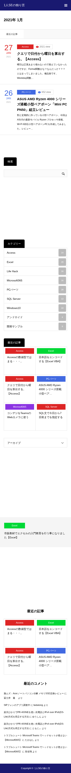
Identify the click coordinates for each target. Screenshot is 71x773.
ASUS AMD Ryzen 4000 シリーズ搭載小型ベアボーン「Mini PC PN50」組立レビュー (42, 104)
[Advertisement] (35, 208)
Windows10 (35, 308)
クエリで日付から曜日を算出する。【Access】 (41, 56)
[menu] (65, 5)
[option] (35, 532)
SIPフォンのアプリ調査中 (17, 705)
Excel (35, 262)
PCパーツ (26, 92)
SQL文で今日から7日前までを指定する (51, 415)
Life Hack (35, 271)
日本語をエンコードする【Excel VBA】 (51, 359)
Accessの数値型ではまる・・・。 (19, 359)
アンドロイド (35, 317)
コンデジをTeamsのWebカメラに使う (19, 415)
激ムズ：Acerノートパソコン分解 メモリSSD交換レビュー (34, 693)
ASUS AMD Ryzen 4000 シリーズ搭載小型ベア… (50, 389)
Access (25, 47)
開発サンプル (35, 326)
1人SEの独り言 (14, 5)
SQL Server (35, 298)
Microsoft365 (35, 280)
